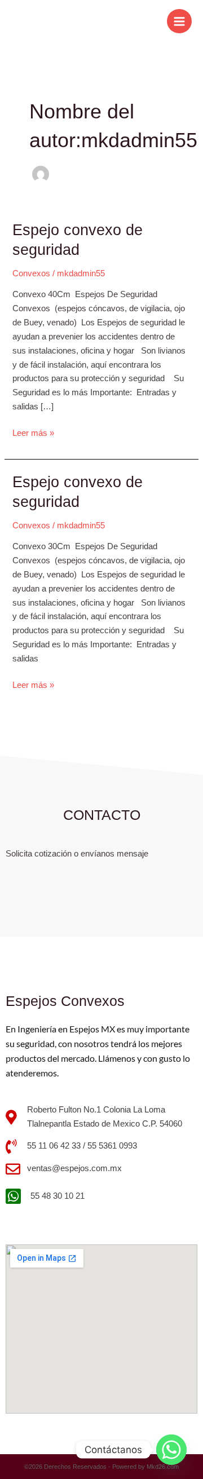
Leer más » (33, 432)
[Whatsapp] (171, 1449)
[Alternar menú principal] (179, 21)
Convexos (31, 273)
